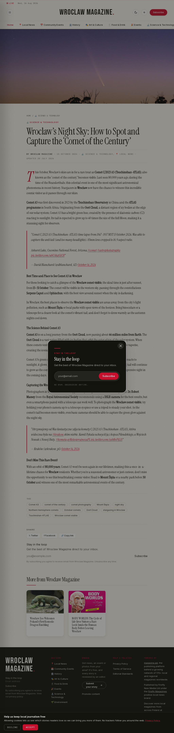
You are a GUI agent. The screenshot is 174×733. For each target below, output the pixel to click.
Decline (12, 727)
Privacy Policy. (152, 720)
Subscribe (108, 376)
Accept (30, 727)
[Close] (121, 346)
